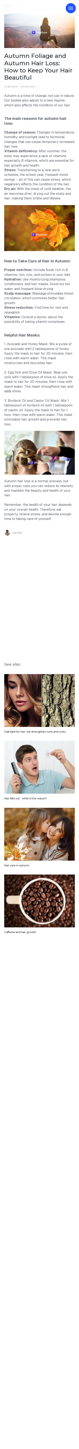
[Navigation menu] (70, 8)
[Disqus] (39, 596)
